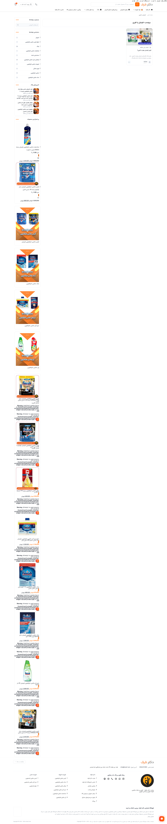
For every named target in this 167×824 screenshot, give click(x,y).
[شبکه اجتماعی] (123, 779)
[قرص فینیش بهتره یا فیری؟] (139, 36)
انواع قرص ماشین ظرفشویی (145, 43)
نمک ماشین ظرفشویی (32, 284)
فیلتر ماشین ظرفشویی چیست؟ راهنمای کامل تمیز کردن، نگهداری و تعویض (24, 97)
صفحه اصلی (150, 15)
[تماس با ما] (161, 818)
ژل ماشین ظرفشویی (33, 367)
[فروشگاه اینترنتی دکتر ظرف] (147, 5)
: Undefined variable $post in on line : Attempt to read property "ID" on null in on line (25, 410)
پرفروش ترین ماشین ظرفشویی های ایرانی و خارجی (25, 110)
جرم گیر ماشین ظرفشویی (32, 326)
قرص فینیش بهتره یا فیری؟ (144, 50)
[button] (83, 774)
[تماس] (36, 4)
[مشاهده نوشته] (129, 62)
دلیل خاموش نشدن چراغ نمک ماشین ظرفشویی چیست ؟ (25, 90)
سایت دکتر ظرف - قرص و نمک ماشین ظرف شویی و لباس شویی (143, 791)
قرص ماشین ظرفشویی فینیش (30, 242)
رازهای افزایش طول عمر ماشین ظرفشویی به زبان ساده (25, 104)
